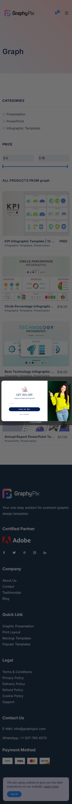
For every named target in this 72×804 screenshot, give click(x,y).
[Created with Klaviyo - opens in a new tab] (36, 422)
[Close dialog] (68, 382)
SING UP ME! (24, 409)
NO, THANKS (24, 414)
